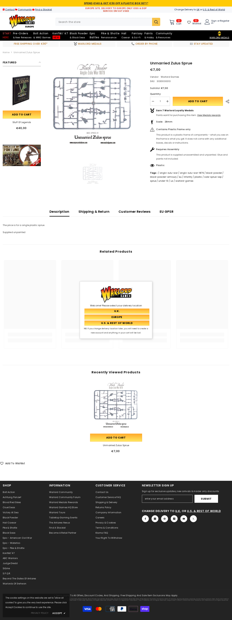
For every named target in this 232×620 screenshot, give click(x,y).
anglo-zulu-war (169, 172)
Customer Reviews (135, 211)
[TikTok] (174, 518)
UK (198, 9)
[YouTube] (183, 518)
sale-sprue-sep (213, 176)
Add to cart (22, 114)
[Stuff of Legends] (22, 91)
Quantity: (155, 93)
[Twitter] (193, 518)
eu (180, 176)
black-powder (214, 172)
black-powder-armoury (163, 176)
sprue (153, 180)
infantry (188, 176)
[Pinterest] (164, 518)
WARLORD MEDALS (219, 37)
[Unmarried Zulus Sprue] (116, 407)
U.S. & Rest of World (214, 9)
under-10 (163, 180)
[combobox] (103, 22)
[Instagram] (155, 518)
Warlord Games (170, 76)
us (172, 180)
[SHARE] (226, 101)
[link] (22, 155)
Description (59, 211)
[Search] (107, 22)
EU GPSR (167, 211)
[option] (92, 107)
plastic (198, 176)
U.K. (178, 511)
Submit (206, 499)
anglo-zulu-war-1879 (192, 172)
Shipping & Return (93, 211)
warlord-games (184, 180)
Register (224, 21)
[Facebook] (145, 518)
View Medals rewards (209, 115)
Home (6, 52)
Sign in (214, 22)
